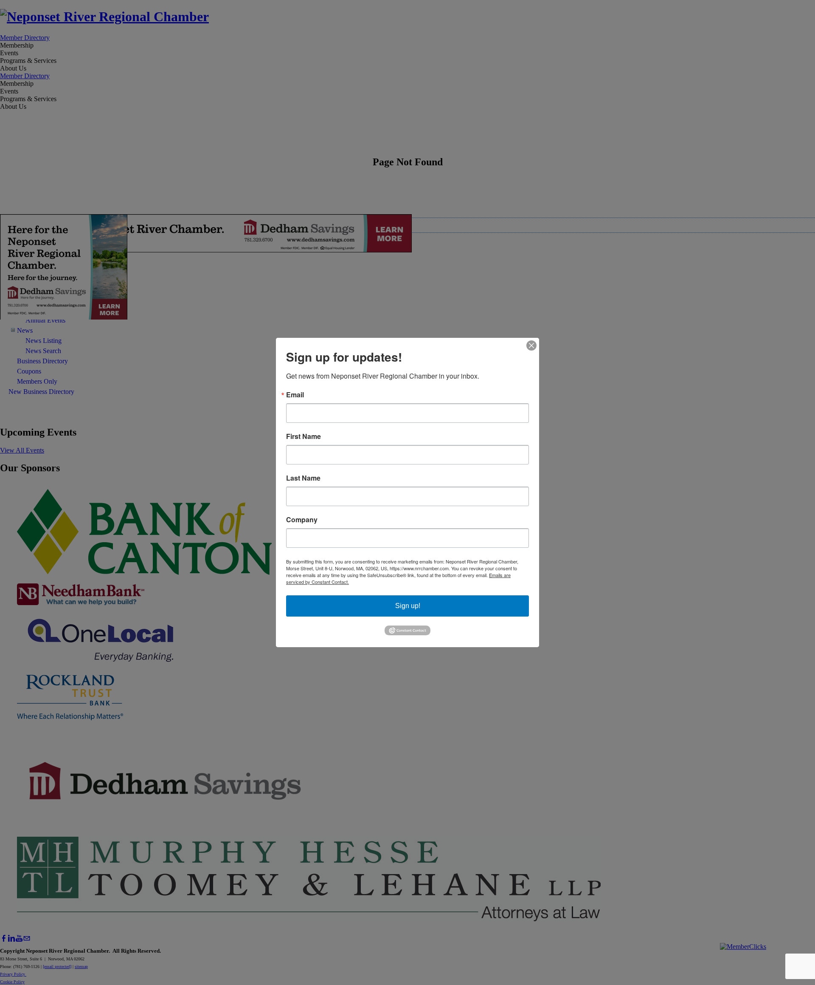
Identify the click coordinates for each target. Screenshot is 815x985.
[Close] (531, 345)
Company (302, 519)
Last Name (303, 478)
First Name (303, 436)
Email (295, 394)
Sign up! (407, 605)
